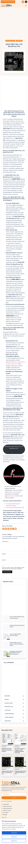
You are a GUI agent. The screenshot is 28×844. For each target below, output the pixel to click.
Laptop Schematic (14, 717)
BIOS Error (14, 696)
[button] (23, 2)
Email (4, 560)
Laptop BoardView (14, 714)
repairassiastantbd (13, 496)
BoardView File (10, 41)
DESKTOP (19, 41)
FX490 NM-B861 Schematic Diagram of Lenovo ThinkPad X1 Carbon (16, 644)
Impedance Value (14, 707)
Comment (5, 541)
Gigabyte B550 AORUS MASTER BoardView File (20, 772)
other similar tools (12, 364)
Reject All (14, 841)
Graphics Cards (14, 703)
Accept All (14, 833)
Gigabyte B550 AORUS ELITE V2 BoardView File (7, 772)
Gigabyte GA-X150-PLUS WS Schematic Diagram (7, 750)
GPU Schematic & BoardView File (15, 507)
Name (4, 554)
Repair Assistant (13, 492)
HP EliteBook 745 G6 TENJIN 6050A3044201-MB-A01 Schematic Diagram (16, 653)
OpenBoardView (12, 362)
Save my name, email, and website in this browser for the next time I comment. (13, 568)
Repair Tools (14, 721)
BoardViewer (21, 362)
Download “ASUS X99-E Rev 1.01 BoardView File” (14, 449)
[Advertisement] (14, 23)
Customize (14, 837)
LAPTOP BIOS (14, 710)
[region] (14, 831)
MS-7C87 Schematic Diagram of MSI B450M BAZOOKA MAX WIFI (20, 750)
